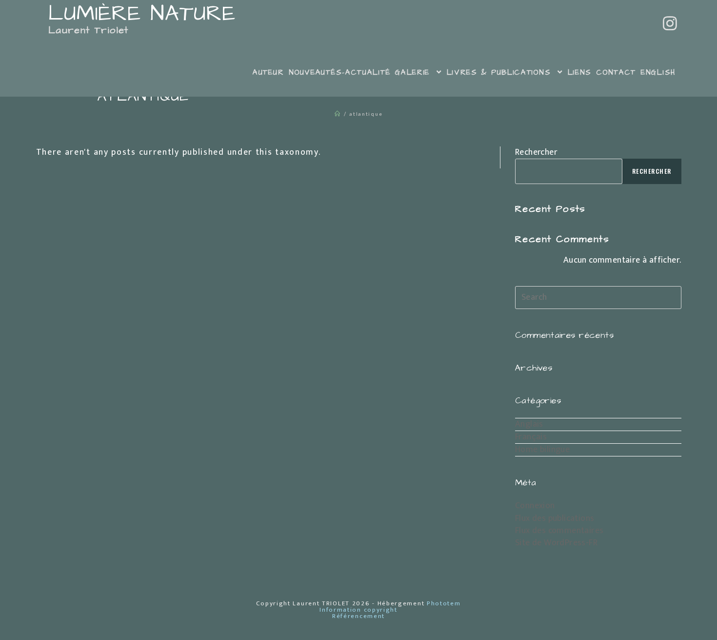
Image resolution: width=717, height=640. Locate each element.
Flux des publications (554, 518)
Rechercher (536, 152)
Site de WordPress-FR (556, 543)
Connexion (535, 505)
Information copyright (358, 609)
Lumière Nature (137, 20)
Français (531, 437)
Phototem (444, 603)
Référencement (358, 616)
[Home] (338, 114)
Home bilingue (542, 449)
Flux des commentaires (559, 530)
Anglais (529, 424)
